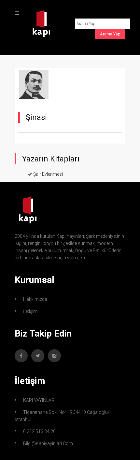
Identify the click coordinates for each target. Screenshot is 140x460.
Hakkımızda (35, 299)
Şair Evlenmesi (48, 174)
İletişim (30, 311)
